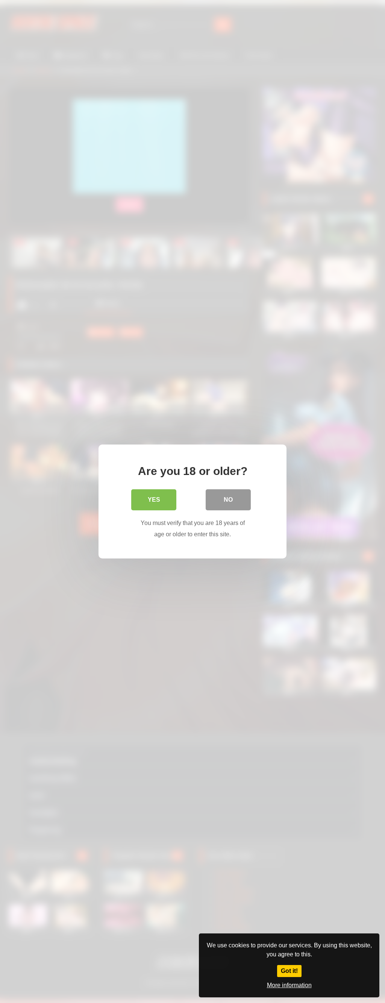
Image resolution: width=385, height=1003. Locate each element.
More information (289, 985)
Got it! (289, 971)
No (228, 499)
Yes (154, 499)
